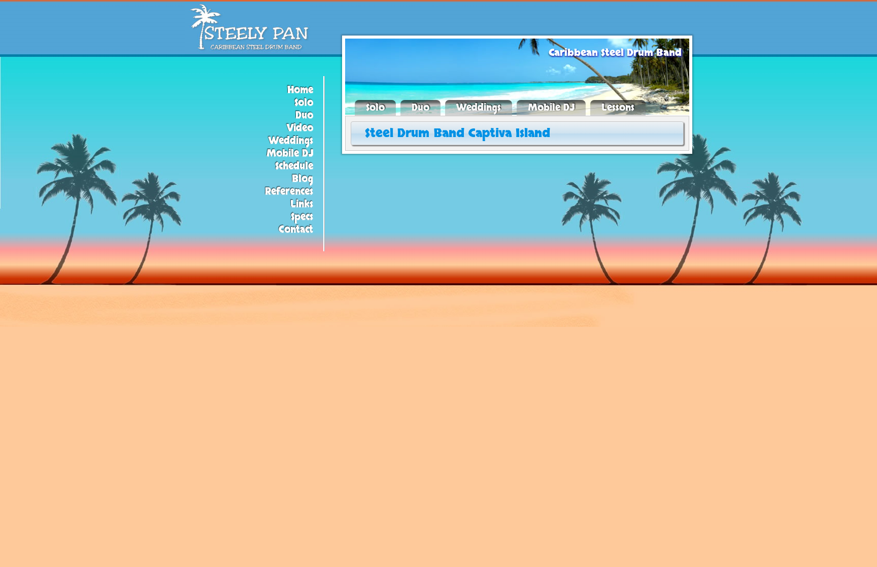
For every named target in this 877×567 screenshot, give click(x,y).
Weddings (290, 141)
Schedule (294, 166)
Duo (304, 115)
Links (301, 204)
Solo (303, 102)
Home (300, 90)
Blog (302, 179)
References (289, 191)
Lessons (617, 108)
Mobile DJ (289, 153)
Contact (296, 229)
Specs (302, 217)
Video (300, 128)
